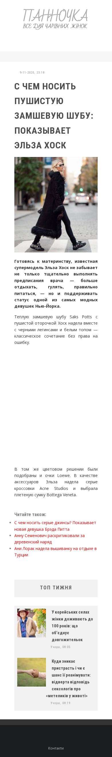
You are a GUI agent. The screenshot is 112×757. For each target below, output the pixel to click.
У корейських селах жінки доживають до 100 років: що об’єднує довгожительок (72, 626)
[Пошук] (96, 56)
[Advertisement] (61, 39)
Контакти (56, 748)
